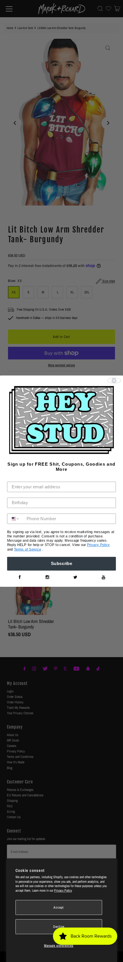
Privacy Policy (63, 890)
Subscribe (61, 563)
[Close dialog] (114, 380)
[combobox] (15, 519)
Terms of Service (27, 549)
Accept (58, 907)
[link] (19, 577)
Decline (58, 926)
